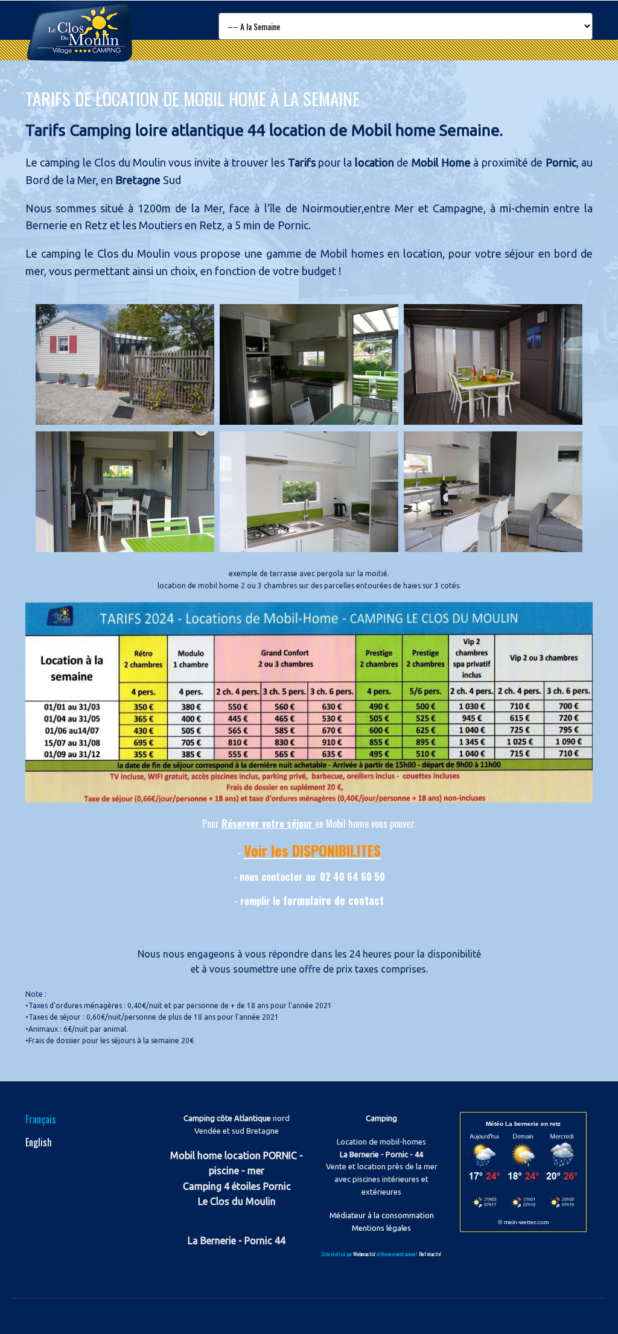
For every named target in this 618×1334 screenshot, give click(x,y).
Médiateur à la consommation (382, 1215)
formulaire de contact (333, 900)
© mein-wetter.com (523, 1222)
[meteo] (523, 1206)
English (38, 1142)
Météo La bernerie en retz (523, 1123)
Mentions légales (381, 1228)
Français (40, 1119)
